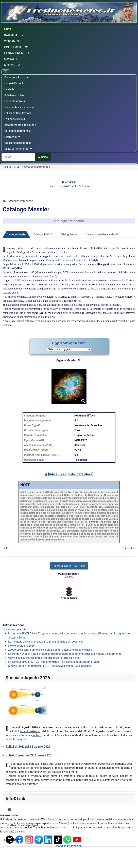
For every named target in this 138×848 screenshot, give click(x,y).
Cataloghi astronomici (17, 130)
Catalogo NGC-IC (43, 234)
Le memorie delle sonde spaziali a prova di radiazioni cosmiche (45, 641)
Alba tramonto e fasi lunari (20, 125)
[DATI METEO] (22, 35)
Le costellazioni (13, 83)
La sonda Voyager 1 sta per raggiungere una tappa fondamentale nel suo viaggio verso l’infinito (65, 653)
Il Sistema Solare (14, 95)
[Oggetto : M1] (69, 387)
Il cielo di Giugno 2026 (21, 645)
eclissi (36, 735)
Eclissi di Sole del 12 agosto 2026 (28, 746)
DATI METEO (12, 35)
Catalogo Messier (16, 234)
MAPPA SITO (12, 64)
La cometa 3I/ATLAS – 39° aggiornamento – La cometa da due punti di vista (54, 661)
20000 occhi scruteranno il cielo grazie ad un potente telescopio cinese (50, 649)
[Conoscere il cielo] (27, 77)
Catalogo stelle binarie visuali (102, 234)
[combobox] (18, 157)
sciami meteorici (30, 731)
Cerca (44, 157)
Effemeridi (10, 136)
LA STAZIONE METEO (17, 53)
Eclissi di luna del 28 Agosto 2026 (28, 755)
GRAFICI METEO (14, 47)
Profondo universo (15, 101)
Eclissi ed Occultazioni (17, 113)
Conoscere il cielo (14, 77)
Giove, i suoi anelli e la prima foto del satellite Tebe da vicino (44, 657)
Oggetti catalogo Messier (69, 343)
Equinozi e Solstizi (15, 119)
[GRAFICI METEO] (26, 47)
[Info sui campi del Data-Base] (70, 474)
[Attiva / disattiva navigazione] (5, 71)
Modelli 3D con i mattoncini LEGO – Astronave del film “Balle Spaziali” (50, 666)
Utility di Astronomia (16, 148)
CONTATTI (10, 59)
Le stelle (9, 89)
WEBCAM (9, 41)
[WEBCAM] (17, 41)
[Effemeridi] (19, 136)
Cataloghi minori (69, 234)
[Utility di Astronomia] (30, 148)
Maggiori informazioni (69, 845)
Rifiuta (16, 840)
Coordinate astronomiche (19, 107)
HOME (8, 29)
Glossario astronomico (17, 142)
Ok (4, 840)
